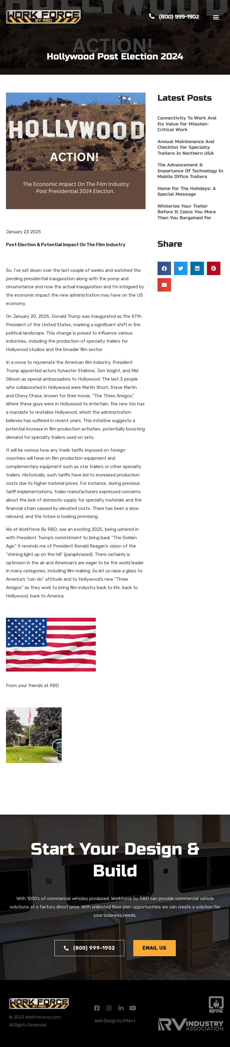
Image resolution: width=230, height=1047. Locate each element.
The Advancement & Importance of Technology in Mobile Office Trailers (190, 170)
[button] (216, 17)
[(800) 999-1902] (152, 16)
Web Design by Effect (115, 1020)
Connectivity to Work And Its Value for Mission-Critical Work (187, 123)
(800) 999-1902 (179, 16)
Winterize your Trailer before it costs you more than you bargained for (187, 211)
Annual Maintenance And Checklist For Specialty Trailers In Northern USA (186, 147)
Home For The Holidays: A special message (187, 191)
